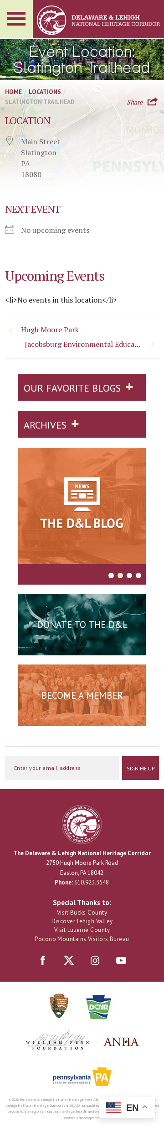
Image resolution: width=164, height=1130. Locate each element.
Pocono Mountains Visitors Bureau (82, 939)
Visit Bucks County (82, 912)
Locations (45, 92)
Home (13, 92)
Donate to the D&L (82, 624)
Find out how (82, 717)
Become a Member (82, 695)
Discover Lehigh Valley (82, 921)
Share (135, 101)
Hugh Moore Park (50, 329)
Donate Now (82, 647)
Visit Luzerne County (82, 930)
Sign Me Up (141, 768)
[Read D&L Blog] (82, 507)
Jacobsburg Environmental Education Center (92, 344)
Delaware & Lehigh (82, 824)
